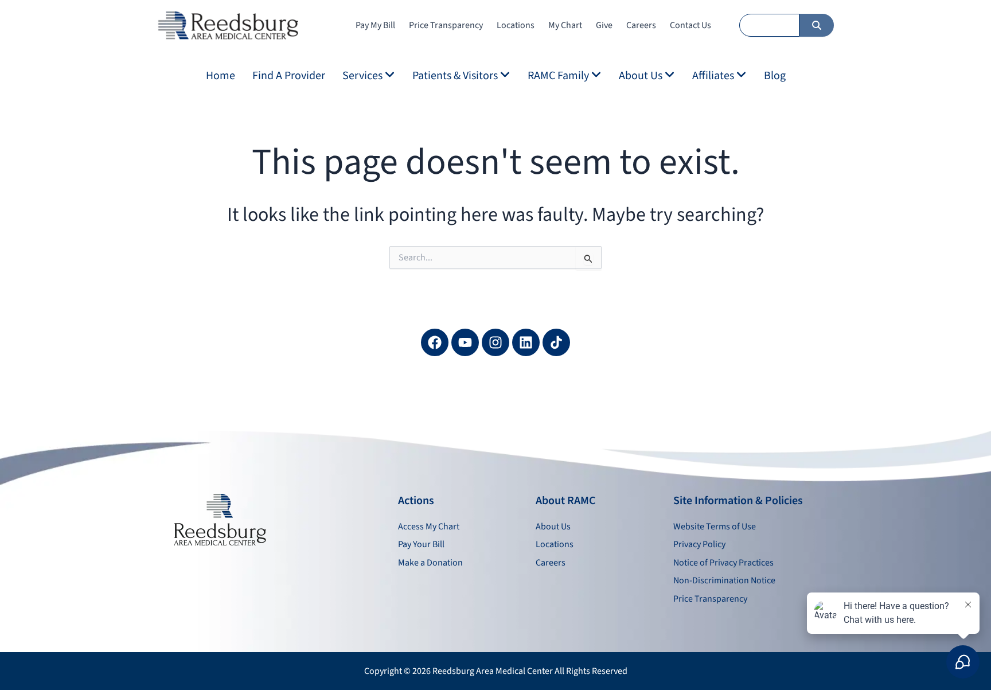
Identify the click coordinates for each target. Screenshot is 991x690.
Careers (641, 25)
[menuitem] (369, 76)
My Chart (565, 25)
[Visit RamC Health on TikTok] (556, 342)
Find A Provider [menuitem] (288, 76)
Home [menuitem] (220, 76)
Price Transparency (446, 25)
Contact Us (690, 25)
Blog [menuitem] (775, 76)
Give (604, 25)
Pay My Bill (375, 25)
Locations (515, 25)
